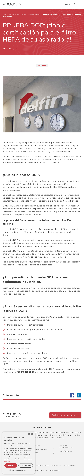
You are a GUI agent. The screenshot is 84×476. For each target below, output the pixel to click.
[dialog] (18, 453)
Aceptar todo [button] (11, 465)
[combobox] (29, 434)
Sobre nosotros (39, 449)
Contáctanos (66, 451)
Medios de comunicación (66, 446)
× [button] (32, 434)
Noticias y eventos (34, 14)
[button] (79, 4)
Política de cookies (40, 465)
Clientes (36, 445)
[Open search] (74, 4)
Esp (66, 4)
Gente (35, 453)
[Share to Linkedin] (79, 395)
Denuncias (56, 465)
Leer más (7, 461)
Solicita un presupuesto (63, 415)
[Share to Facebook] (72, 395)
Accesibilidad (70, 465)
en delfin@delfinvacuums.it (50, 372)
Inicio (4, 14)
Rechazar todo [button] (26, 465)
